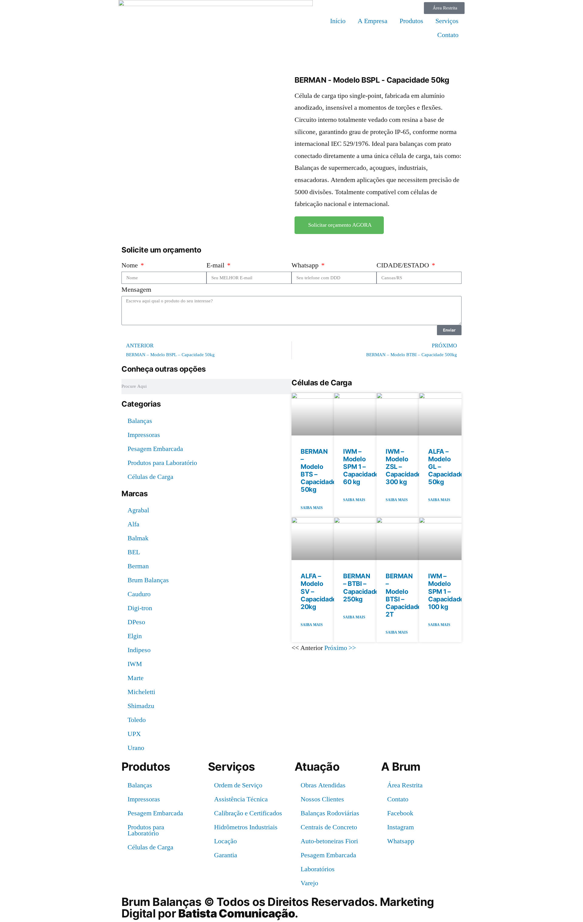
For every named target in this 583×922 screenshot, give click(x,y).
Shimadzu (141, 706)
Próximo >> (340, 648)
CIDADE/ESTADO (404, 265)
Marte (136, 678)
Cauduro (139, 594)
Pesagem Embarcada (155, 449)
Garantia (225, 855)
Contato (448, 35)
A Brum (401, 766)
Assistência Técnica (241, 799)
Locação (225, 841)
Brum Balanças (148, 580)
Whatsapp (306, 265)
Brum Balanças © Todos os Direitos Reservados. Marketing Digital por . (277, 907)
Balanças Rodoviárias (330, 813)
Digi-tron (140, 608)
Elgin (135, 636)
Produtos (411, 21)
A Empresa (372, 21)
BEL (134, 552)
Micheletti (141, 692)
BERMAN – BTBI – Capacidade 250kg (361, 587)
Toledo (137, 720)
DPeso (136, 622)
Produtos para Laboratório (162, 463)
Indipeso (139, 650)
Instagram (400, 827)
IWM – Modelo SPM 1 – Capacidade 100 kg (446, 591)
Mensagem (136, 289)
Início (338, 21)
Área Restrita (405, 785)
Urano (136, 748)
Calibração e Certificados (248, 813)
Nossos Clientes (322, 799)
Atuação (317, 766)
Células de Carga (150, 477)
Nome (130, 265)
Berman (138, 566)
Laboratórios (318, 869)
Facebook (400, 813)
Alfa (133, 524)
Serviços (447, 21)
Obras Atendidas (323, 785)
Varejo (309, 883)
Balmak (138, 538)
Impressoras (144, 435)
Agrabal (138, 510)
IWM (135, 664)
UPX (134, 734)
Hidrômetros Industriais (246, 827)
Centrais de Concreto (329, 827)
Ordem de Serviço (238, 785)
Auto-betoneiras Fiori (329, 841)
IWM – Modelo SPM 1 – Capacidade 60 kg (361, 467)
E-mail (216, 265)
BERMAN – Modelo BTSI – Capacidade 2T (403, 595)
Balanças (140, 421)
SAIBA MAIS (312, 508)
